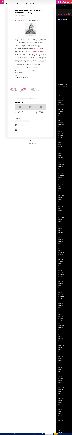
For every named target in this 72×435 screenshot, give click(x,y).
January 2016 (61, 219)
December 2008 (61, 358)
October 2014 (61, 239)
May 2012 (60, 290)
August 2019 (61, 151)
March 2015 (61, 232)
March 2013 (61, 272)
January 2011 (61, 320)
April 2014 (60, 250)
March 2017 (61, 193)
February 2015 (61, 234)
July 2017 (60, 186)
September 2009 (61, 345)
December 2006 (61, 382)
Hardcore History (22, 98)
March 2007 (61, 378)
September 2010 (61, 327)
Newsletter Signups (25, 3)
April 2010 (60, 336)
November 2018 (61, 162)
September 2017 (61, 182)
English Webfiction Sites (63, 84)
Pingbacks (26, 120)
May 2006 (60, 393)
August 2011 (61, 307)
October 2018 (61, 164)
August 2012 (61, 285)
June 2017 (60, 188)
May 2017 (60, 190)
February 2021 (61, 135)
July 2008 (60, 367)
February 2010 (61, 340)
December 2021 (61, 120)
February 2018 (61, 175)
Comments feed (61, 430)
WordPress (30, 144)
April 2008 (60, 373)
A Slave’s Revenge (33, 88)
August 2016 (61, 206)
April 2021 (60, 131)
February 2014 (61, 252)
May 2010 (60, 334)
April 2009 (60, 351)
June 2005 (60, 411)
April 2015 (60, 230)
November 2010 (61, 323)
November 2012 (61, 279)
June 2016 (60, 210)
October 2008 (61, 362)
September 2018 (61, 166)
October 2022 (61, 109)
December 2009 (61, 343)
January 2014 (61, 254)
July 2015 (60, 228)
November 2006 (61, 384)
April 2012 (60, 292)
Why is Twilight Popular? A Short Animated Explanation (19, 112)
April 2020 (60, 146)
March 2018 (61, 173)
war (36, 98)
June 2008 (60, 369)
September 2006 (61, 387)
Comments (19, 120)
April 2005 (60, 415)
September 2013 (61, 261)
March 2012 (61, 294)
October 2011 (61, 303)
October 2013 (61, 259)
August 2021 (61, 126)
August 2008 (61, 365)
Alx (36, 144)
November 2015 (61, 223)
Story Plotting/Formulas (63, 86)
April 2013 (60, 270)
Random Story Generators (63, 95)
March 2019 (61, 157)
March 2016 (61, 215)
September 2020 (61, 140)
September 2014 (61, 241)
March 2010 (61, 338)
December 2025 (61, 100)
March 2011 (61, 316)
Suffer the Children (13, 88)
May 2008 (60, 371)
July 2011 (60, 309)
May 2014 (60, 248)
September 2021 (61, 124)
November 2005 (61, 404)
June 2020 (60, 142)
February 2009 (61, 354)
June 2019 (60, 155)
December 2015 (61, 221)
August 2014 (61, 243)
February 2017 (61, 195)
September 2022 (61, 111)
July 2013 (60, 265)
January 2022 (61, 118)
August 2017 (61, 184)
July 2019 (60, 153)
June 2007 (60, 376)
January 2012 (61, 298)
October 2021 (61, 122)
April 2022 (60, 115)
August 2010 (61, 329)
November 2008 (61, 360)
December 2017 (61, 179)
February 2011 (61, 318)
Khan (27, 98)
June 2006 (60, 391)
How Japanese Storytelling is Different (63, 92)
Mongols (30, 98)
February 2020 (61, 148)
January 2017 (61, 197)
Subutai (34, 98)
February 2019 (61, 159)
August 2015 (61, 226)
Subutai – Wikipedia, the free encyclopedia (37, 51)
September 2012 (61, 283)
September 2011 (61, 305)
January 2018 (61, 177)
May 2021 (60, 129)
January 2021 (61, 137)
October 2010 (61, 325)
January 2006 (61, 400)
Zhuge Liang (21, 70)
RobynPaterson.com (64, 2)
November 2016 (61, 201)
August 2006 (61, 389)
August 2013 (61, 263)
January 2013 (61, 276)
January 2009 (61, 356)
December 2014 (61, 237)
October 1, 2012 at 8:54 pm (25, 128)
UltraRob (19, 128)
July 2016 (60, 208)
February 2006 (61, 398)
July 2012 (60, 287)
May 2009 (60, 349)
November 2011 (61, 301)
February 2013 (61, 274)
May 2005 (60, 413)
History (24, 15)
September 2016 (61, 204)
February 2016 (61, 217)
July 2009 (60, 347)
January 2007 (61, 380)
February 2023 (61, 104)
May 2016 (60, 212)
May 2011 (60, 312)
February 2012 (61, 296)
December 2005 (61, 402)
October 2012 (61, 281)
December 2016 (61, 199)
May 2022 (60, 113)
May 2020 (60, 144)
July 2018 (60, 168)
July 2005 (60, 409)
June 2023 (60, 102)
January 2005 (61, 420)
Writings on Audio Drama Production (62, 89)
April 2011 (60, 314)
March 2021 (61, 133)
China (18, 98)
